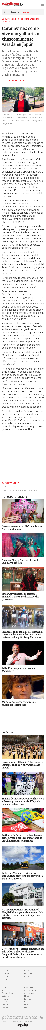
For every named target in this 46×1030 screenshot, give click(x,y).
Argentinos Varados (10, 490)
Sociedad (5, 973)
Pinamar (5, 999)
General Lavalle (30, 990)
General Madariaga (31, 993)
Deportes (5, 979)
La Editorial (28, 973)
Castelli (5, 1005)
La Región (28, 999)
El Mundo (28, 1008)
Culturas (26, 12)
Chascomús (29, 987)
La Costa (5, 996)
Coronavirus (17, 486)
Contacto (28, 976)
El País (26, 1005)
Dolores (5, 987)
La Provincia (29, 1002)
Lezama (5, 1008)
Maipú (26, 996)
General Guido (7, 993)
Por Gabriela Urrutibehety (14, 80)
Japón (37, 490)
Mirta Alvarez (27, 490)
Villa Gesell (6, 1002)
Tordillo (5, 990)
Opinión (27, 971)
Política (5, 971)
